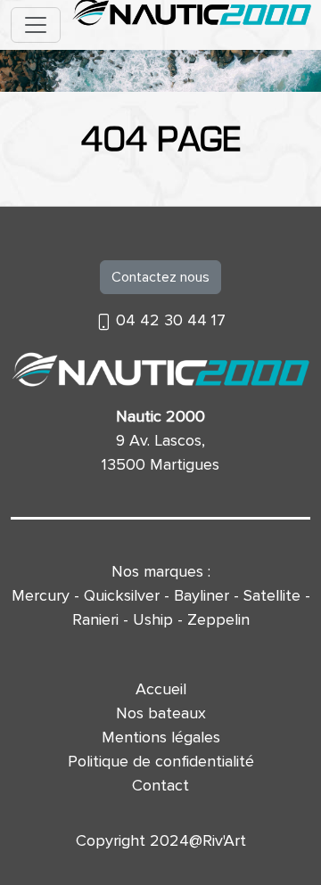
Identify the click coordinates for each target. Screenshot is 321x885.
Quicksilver (122, 595)
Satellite (271, 595)
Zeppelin (218, 619)
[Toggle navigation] (36, 25)
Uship (153, 619)
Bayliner (201, 595)
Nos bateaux (161, 713)
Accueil (161, 689)
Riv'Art (224, 840)
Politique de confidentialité (161, 761)
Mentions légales (161, 737)
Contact (160, 785)
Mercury (41, 595)
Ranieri (95, 619)
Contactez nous (160, 277)
